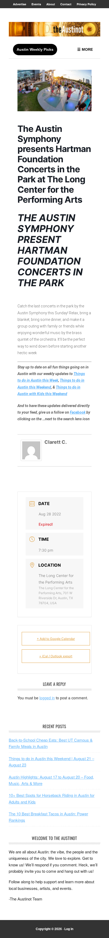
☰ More (85, 49)
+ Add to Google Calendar (56, 639)
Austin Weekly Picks (35, 49)
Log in (68, 928)
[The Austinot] (54, 29)
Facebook (77, 412)
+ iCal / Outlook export (55, 656)
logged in (47, 697)
